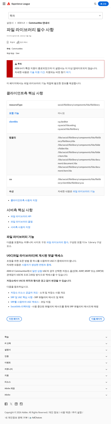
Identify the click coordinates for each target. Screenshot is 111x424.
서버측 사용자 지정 (20, 227)
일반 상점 (37, 270)
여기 (68, 72)
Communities (17, 48)
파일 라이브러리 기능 (84, 191)
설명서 (10, 22)
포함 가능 (14, 113)
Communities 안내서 (39, 22)
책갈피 (12, 42)
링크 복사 (23, 42)
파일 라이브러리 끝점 (22, 221)
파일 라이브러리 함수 (58, 242)
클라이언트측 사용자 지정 (24, 200)
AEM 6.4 (21, 22)
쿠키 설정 (77, 412)
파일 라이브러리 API (21, 216)
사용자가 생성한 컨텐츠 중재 (36, 264)
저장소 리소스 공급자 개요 (24, 292)
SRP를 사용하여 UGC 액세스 (25, 301)
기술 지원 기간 (37, 72)
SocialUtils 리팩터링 (20, 306)
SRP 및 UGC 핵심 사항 (22, 297)
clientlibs (13, 121)
